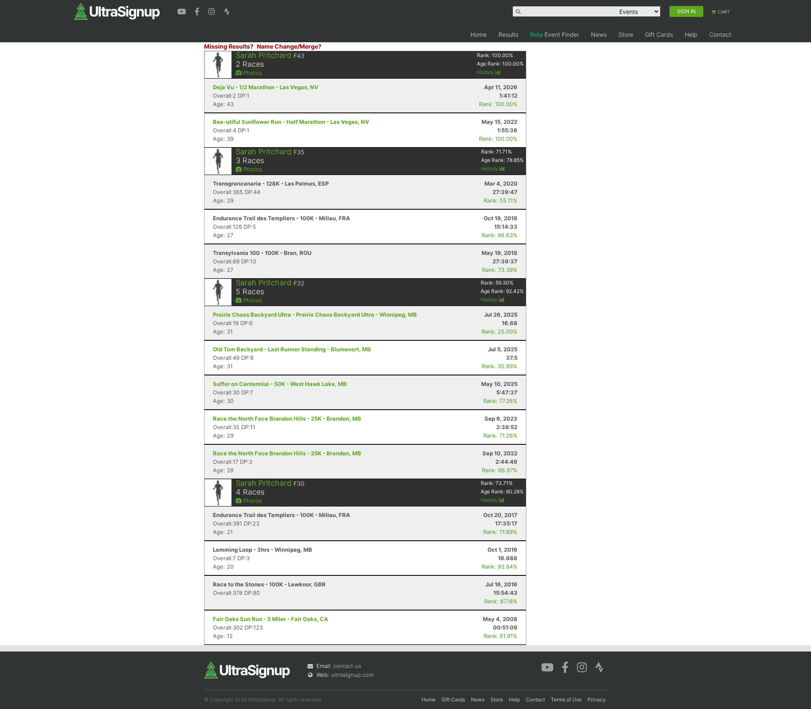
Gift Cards (659, 34)
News (599, 34)
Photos (252, 72)
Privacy (597, 699)
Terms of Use (566, 699)
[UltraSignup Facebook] (198, 10)
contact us (347, 665)
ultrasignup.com (352, 674)
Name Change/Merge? (289, 46)
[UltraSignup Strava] (226, 10)
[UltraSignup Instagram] (212, 10)
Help (691, 34)
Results (508, 34)
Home (479, 34)
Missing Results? (228, 46)
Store (625, 34)
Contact (720, 34)
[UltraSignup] (117, 11)
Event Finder (554, 34)
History (486, 72)
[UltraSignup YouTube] (182, 10)
